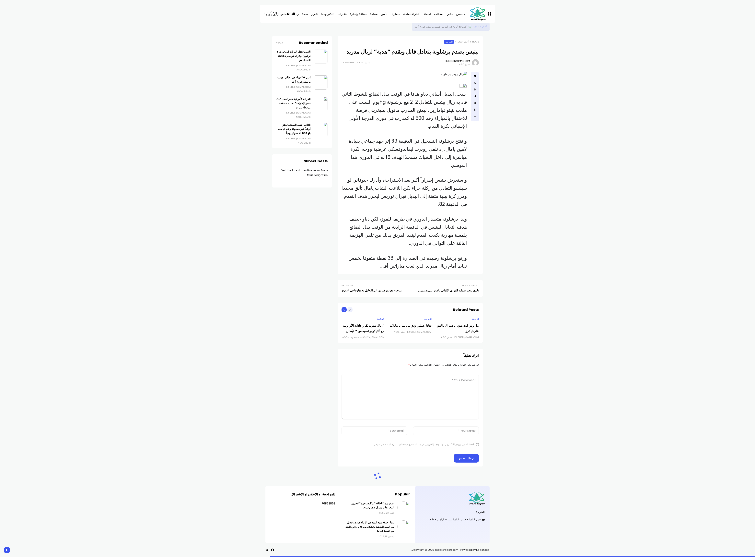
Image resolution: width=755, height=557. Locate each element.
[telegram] (475, 96)
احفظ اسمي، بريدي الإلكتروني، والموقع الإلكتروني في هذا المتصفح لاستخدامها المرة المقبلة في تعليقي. (423, 444)
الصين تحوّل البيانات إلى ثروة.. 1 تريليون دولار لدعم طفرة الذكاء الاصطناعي (427, 27)
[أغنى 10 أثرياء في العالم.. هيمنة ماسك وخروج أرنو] (321, 82)
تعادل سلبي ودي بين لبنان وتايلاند (411, 325)
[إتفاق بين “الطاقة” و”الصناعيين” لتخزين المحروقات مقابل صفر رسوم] (403, 507)
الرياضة (449, 41)
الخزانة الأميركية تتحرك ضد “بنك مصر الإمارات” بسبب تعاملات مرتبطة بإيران (293, 103)
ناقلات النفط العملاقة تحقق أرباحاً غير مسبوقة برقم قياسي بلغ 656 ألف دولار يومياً (294, 129)
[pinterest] (475, 89)
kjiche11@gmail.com (458, 61)
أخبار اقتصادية (480, 26)
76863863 (328, 503)
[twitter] (475, 83)
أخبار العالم (463, 41)
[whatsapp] (475, 109)
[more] (474, 116)
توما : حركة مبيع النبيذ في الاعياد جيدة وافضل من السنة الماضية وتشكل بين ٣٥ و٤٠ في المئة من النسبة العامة (369, 527)
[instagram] (266, 550)
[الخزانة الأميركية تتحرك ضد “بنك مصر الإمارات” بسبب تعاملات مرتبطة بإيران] (321, 104)
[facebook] (475, 76)
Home (475, 41)
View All (280, 42)
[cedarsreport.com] (452, 498)
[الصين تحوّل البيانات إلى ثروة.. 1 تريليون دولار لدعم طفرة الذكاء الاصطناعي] (470, 27)
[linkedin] (475, 103)
